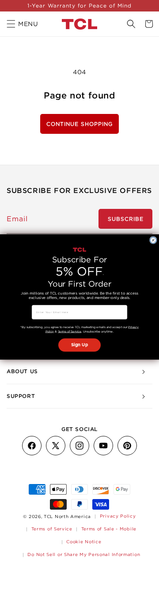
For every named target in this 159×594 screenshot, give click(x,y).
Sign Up (79, 345)
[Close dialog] (153, 240)
